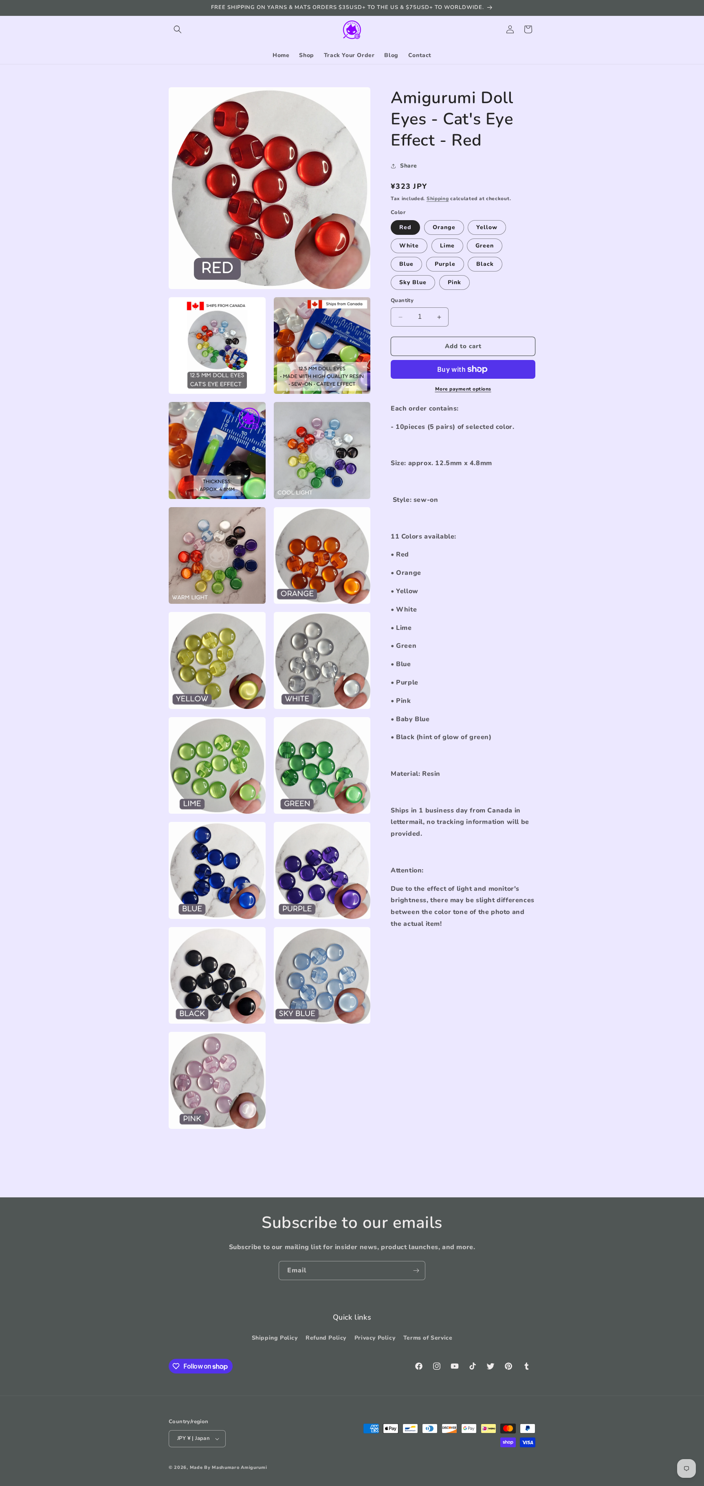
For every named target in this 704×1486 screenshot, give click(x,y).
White (409, 246)
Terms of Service (428, 1338)
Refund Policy (326, 1338)
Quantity (402, 301)
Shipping (438, 198)
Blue (406, 264)
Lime (447, 246)
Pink (454, 283)
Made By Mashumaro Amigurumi (228, 1467)
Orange (444, 228)
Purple (445, 264)
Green (484, 246)
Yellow (486, 228)
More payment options (463, 389)
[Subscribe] (416, 1270)
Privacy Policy (374, 1338)
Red (405, 228)
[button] (178, 29)
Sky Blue (413, 283)
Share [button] (408, 166)
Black (485, 264)
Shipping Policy (275, 1338)
